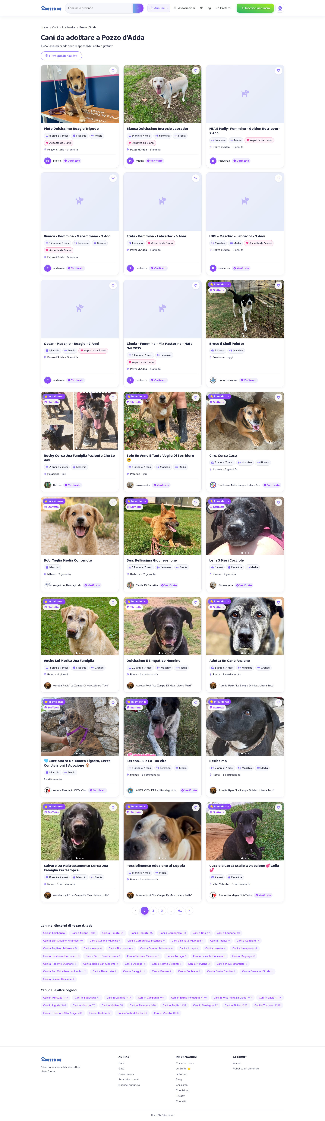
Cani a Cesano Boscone (58, 979)
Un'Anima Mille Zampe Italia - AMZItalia (243, 485)
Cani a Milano (83, 933)
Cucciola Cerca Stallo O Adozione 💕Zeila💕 (244, 868)
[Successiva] (189, 911)
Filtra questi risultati (62, 56)
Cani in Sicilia (236, 1005)
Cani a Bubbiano (189, 971)
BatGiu (57, 485)
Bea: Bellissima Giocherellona (152, 560)
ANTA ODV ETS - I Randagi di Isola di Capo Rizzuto (167, 790)
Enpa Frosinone (228, 380)
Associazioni (126, 1074)
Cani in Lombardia (54, 933)
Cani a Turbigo (176, 956)
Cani (55, 27)
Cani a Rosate (220, 940)
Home (44, 27)
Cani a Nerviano (199, 964)
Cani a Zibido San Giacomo (100, 964)
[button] (158, 8)
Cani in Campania (151, 997)
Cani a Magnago (243, 956)
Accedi (237, 1063)
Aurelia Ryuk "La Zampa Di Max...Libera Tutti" (81, 685)
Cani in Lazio (270, 997)
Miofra (57, 161)
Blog (179, 1079)
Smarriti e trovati (128, 1079)
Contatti (181, 1101)
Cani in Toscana (267, 1005)
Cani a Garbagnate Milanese (146, 940)
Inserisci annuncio (129, 1085)
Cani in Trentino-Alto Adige (62, 1013)
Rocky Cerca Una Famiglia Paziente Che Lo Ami (79, 458)
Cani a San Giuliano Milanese (63, 940)
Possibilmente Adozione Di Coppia (156, 866)
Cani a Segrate (142, 933)
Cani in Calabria (119, 997)
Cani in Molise (112, 1005)
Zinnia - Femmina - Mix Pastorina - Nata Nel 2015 (160, 346)
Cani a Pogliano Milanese (60, 948)
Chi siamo (182, 1085)
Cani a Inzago (189, 948)
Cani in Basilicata (87, 997)
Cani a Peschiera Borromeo (61, 956)
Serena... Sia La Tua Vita (146, 761)
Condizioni (182, 1090)
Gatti (121, 1068)
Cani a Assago (135, 964)
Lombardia (68, 27)
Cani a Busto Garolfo (221, 971)
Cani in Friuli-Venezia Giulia (233, 997)
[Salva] (113, 70)
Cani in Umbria (100, 1013)
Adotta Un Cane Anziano (229, 661)
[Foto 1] (244, 336)
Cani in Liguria (54, 1005)
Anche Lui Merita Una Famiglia (69, 661)
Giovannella (143, 485)
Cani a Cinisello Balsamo (209, 956)
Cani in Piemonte (143, 1005)
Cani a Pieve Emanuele (232, 964)
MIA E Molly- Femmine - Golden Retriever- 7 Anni (244, 131)
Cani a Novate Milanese (188, 940)
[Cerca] (138, 8)
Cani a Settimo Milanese (143, 956)
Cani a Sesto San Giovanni (103, 956)
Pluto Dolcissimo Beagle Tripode (71, 129)
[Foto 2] (247, 336)
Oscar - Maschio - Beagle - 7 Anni (71, 344)
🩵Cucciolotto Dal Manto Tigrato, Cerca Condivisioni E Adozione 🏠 (77, 763)
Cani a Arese (93, 948)
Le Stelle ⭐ (183, 1068)
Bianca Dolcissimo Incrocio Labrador (157, 129)
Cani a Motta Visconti (166, 964)
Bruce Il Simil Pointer (226, 344)
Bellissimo (218, 761)
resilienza (224, 161)
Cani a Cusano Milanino (105, 940)
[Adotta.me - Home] (51, 8)
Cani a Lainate (215, 948)
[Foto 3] (83, 448)
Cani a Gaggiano (248, 940)
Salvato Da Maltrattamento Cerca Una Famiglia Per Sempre (76, 868)
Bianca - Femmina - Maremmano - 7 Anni (77, 236)
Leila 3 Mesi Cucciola (226, 560)
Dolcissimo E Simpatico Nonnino (154, 661)
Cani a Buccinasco (121, 948)
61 (180, 911)
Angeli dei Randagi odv (67, 585)
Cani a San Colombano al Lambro (64, 971)
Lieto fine (181, 1074)
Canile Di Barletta (147, 585)
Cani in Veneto (166, 1013)
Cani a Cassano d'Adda (257, 971)
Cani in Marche (84, 1005)
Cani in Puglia (174, 1005)
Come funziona (185, 1063)
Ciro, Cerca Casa (223, 456)
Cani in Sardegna (205, 1005)
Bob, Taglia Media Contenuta (68, 560)
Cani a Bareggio (134, 971)
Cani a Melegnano (244, 948)
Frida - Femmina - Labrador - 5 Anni (156, 236)
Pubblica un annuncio (246, 1068)
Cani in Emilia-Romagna (189, 997)
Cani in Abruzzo (55, 997)
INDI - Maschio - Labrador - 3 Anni (237, 236)
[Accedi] (279, 8)
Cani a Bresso (161, 971)
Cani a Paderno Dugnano (59, 964)
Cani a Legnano (228, 933)
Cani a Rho (201, 933)
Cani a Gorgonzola (172, 933)
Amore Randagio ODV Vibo (70, 790)
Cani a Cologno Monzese (156, 948)
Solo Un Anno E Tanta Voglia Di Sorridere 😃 (160, 458)
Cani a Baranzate (104, 971)
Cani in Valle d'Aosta (132, 1013)
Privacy (180, 1096)
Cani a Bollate (113, 933)
